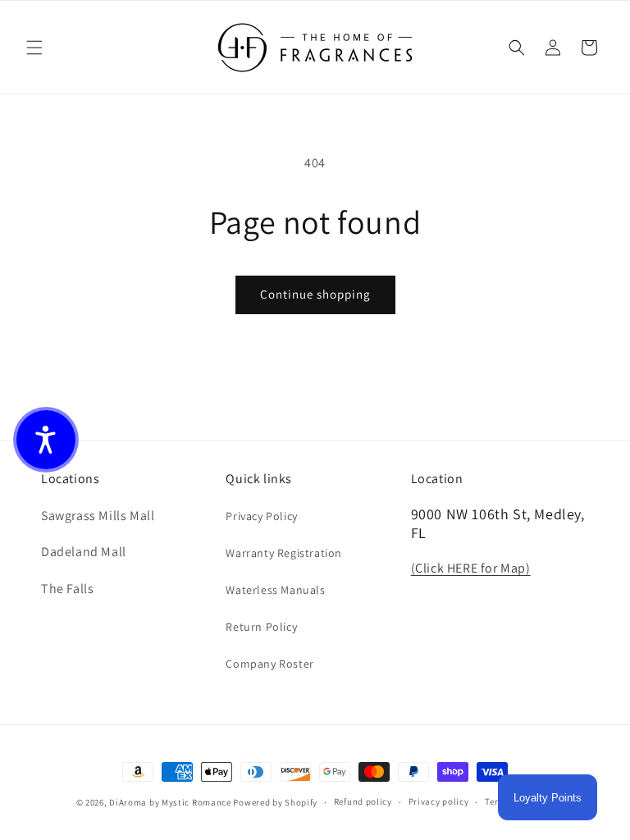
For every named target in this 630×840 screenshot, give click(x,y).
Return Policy (261, 626)
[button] (34, 48)
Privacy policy (439, 801)
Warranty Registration (284, 553)
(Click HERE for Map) (471, 568)
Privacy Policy (261, 516)
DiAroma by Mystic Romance (170, 802)
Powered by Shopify (275, 802)
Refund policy (363, 801)
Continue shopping (315, 294)
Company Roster (269, 663)
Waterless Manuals (275, 589)
